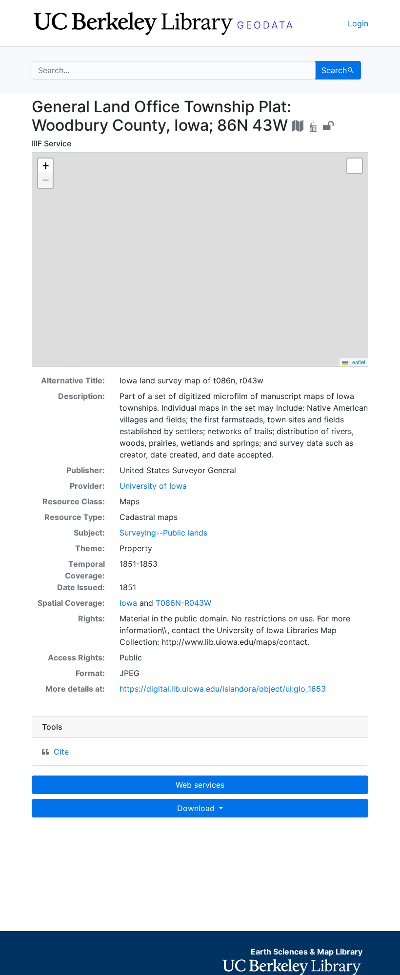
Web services (200, 785)
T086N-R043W (183, 603)
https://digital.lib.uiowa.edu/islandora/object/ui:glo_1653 (223, 689)
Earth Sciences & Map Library (306, 951)
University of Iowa (153, 486)
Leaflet (356, 362)
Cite (61, 751)
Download (197, 808)
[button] (45, 166)
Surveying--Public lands (163, 532)
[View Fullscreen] (354, 166)
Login (358, 23)
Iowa (128, 603)
